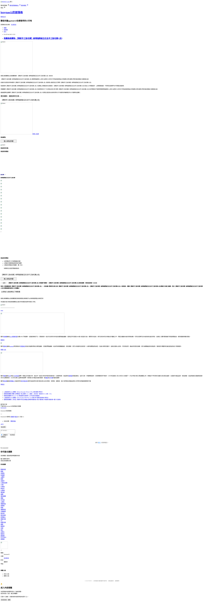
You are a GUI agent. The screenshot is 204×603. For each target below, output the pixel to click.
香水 (2, 530)
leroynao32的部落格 (12, 12)
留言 (16, 416)
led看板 (3, 490)
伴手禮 (51, 377)
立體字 (2, 477)
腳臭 (2, 471)
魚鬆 (2, 349)
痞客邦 (13, 416)
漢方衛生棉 (24, 381)
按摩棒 (2, 505)
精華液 (2, 526)
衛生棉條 (3, 515)
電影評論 (13, 421)
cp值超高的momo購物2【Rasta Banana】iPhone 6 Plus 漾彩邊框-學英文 (23, 392)
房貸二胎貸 (36, 134)
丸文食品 (16, 376)
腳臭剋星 (14, 336)
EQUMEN (3, 537)
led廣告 (3, 486)
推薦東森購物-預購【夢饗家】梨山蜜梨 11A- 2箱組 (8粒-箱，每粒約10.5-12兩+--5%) (27, 393)
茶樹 (2, 528)
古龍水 (2, 532)
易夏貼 (2, 473)
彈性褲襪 (3, 496)
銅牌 (2, 479)
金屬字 (2, 481)
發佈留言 (3, 436)
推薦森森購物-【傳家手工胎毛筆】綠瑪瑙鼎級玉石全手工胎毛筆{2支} (33, 38)
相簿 (5, 27)
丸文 (5, 349)
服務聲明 (117, 580)
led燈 (2, 484)
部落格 (6, 29)
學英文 (2, 384)
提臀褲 (2, 539)
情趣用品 (3, 503)
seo (1, 520)
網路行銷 (3, 519)
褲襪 (2, 494)
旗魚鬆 (70, 376)
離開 (9, 599)
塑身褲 (2, 535)
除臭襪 (5, 336)
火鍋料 (2, 502)
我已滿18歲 (4, 599)
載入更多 (3, 427)
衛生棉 (5, 381)
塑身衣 (2, 340)
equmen (12, 346)
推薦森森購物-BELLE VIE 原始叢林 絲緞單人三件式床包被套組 (21, 395)
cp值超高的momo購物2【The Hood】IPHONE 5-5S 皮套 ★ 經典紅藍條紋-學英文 (26, 397)
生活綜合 (13, 24)
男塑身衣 (22, 346)
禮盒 (46, 377)
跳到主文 (3, 16)
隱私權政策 (111, 580)
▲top (2, 424)
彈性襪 (2, 492)
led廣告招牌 (4, 482)
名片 (5, 31)
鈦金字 (2, 488)
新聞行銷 (3, 522)
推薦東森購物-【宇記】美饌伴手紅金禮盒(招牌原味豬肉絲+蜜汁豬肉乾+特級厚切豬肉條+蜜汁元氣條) (32, 399)
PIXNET (90, 580)
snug (2, 310)
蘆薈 (2, 524)
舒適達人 (12, 381)
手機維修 (3, 511)
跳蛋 (2, 507)
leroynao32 (3, 407)
